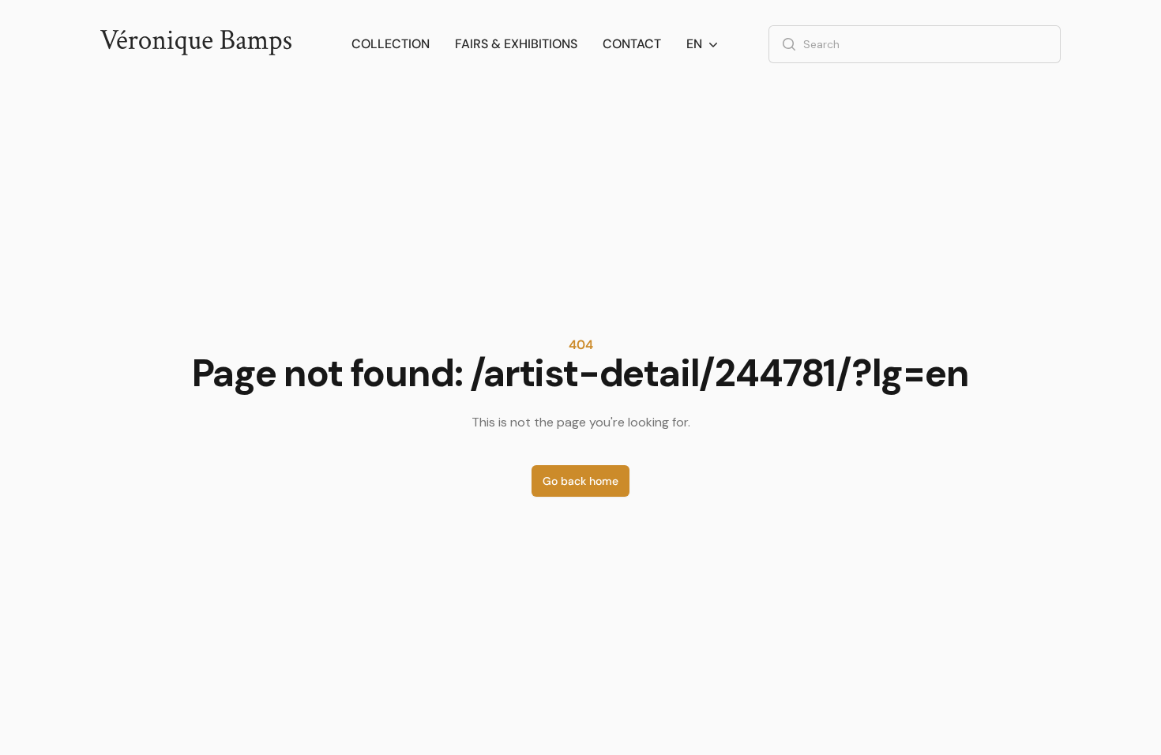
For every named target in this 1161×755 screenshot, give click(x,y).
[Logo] (195, 44)
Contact (632, 44)
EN (694, 44)
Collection (390, 44)
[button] (703, 44)
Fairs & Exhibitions (516, 44)
